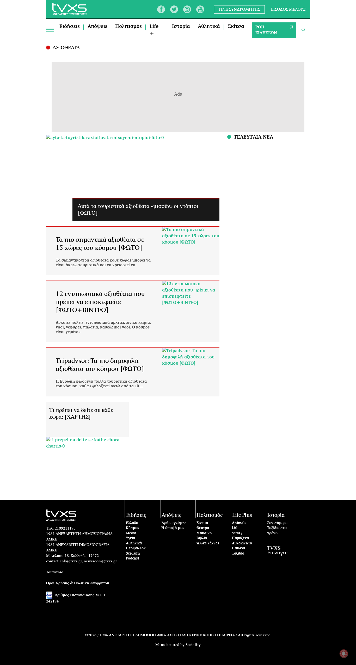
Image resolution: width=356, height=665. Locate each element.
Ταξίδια (238, 553)
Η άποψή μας (172, 528)
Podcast (132, 558)
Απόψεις (97, 26)
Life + (154, 30)
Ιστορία (181, 26)
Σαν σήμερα (277, 523)
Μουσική (204, 533)
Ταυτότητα (54, 572)
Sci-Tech (133, 553)
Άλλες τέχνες (208, 543)
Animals (239, 523)
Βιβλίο (202, 538)
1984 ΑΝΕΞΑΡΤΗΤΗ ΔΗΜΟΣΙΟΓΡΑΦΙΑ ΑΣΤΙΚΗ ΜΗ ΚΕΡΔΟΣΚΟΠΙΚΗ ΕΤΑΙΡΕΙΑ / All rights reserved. (185, 635)
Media (131, 533)
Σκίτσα (236, 26)
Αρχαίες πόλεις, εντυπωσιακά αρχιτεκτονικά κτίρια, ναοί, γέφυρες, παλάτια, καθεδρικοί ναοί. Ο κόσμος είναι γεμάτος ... (103, 327)
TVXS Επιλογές (277, 550)
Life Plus (242, 515)
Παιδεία (238, 548)
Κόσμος (132, 528)
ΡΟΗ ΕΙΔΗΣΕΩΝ (266, 30)
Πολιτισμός (128, 26)
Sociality (193, 645)
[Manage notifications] (344, 653)
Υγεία (130, 538)
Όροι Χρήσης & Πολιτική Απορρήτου (77, 583)
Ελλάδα (132, 523)
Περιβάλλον (136, 548)
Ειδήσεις (69, 26)
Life (235, 528)
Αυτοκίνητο (242, 543)
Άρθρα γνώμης (174, 523)
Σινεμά (202, 523)
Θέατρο (203, 528)
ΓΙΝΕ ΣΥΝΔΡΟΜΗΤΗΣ (239, 9)
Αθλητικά (209, 26)
